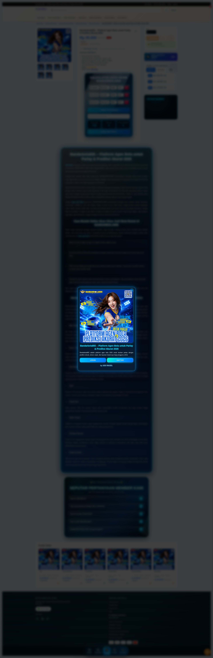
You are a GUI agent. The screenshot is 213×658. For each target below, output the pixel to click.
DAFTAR (120, 360)
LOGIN (93, 360)
